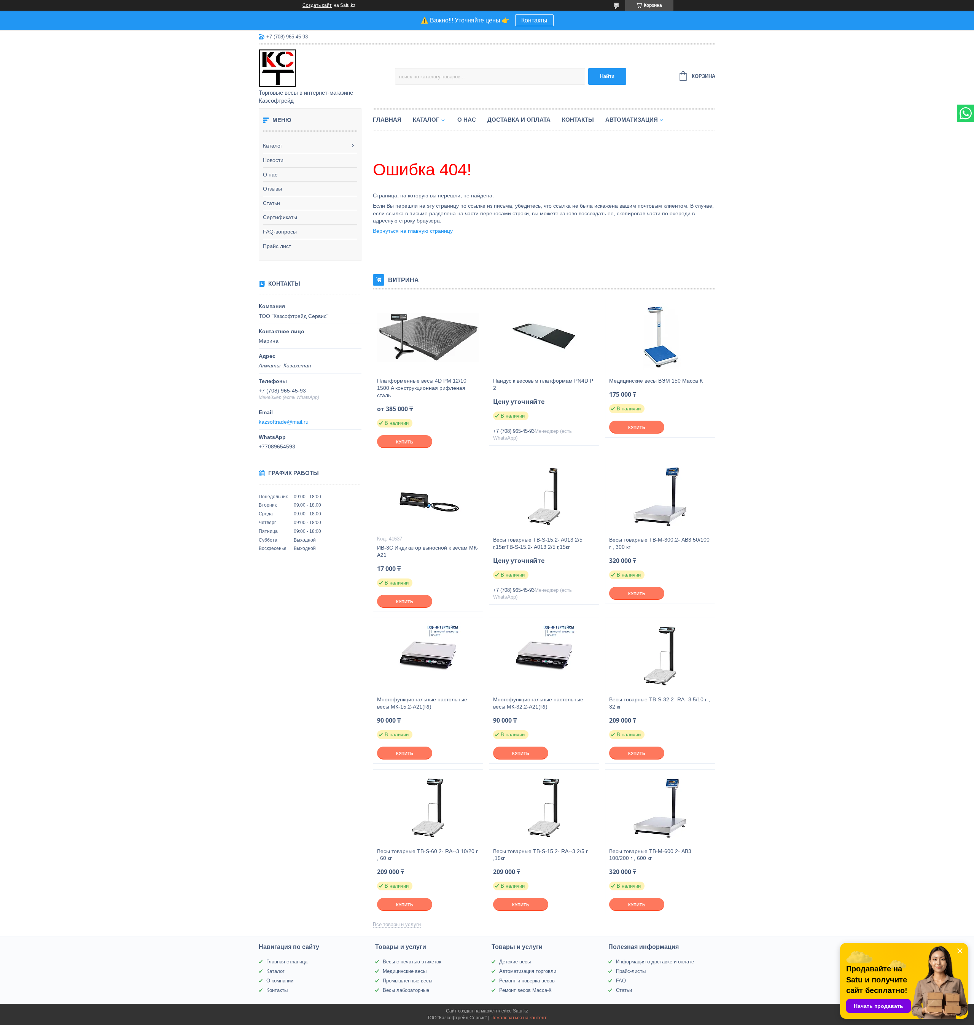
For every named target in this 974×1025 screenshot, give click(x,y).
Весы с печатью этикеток (412, 962)
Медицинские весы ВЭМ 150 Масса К (656, 381)
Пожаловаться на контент (518, 1017)
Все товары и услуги (397, 924)
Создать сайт (317, 5)
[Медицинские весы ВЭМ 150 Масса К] (660, 337)
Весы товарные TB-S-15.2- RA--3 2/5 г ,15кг (540, 854)
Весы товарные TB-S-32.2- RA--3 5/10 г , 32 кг (659, 703)
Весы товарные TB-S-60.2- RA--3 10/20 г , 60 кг (427, 854)
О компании (279, 981)
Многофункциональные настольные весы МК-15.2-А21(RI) (422, 703)
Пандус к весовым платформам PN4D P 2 (543, 384)
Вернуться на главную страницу (413, 231)
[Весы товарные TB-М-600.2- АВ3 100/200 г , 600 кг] (660, 808)
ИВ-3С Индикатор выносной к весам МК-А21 (428, 551)
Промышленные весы (407, 981)
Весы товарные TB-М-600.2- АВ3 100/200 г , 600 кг (650, 854)
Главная (387, 119)
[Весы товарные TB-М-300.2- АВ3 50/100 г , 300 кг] (660, 496)
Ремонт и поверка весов (527, 981)
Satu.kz (520, 1011)
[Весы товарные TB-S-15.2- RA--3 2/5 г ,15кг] (544, 808)
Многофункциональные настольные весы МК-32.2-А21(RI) (538, 703)
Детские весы (515, 962)
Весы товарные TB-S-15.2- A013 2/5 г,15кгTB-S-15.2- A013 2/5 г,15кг (537, 543)
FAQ (621, 981)
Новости (273, 160)
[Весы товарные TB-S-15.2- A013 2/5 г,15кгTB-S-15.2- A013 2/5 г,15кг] (544, 496)
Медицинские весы (405, 971)
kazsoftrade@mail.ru (284, 422)
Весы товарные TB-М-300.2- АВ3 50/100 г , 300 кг (659, 543)
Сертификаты (280, 217)
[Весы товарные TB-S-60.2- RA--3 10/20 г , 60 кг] (428, 808)
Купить (404, 442)
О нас (270, 175)
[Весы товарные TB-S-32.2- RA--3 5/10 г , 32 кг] (660, 656)
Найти (607, 76)
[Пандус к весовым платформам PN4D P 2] (544, 337)
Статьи (271, 203)
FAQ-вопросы (280, 232)
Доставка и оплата (519, 119)
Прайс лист (277, 246)
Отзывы (272, 189)
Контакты (534, 20)
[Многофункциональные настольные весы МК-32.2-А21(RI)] (544, 656)
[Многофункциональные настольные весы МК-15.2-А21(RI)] (428, 656)
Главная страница (286, 962)
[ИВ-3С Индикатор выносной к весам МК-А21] (428, 496)
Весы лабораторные (406, 990)
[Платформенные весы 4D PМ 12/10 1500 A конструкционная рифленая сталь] (428, 337)
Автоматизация (631, 119)
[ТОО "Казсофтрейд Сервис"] (325, 67)
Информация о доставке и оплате (655, 962)
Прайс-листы (631, 971)
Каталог (272, 146)
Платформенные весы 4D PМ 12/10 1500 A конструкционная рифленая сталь (421, 388)
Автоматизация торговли (527, 971)
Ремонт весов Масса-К (525, 990)
